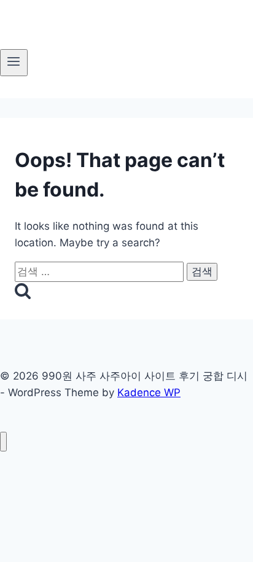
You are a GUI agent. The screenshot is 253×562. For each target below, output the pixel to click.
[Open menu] (14, 62)
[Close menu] (3, 442)
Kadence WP (149, 392)
